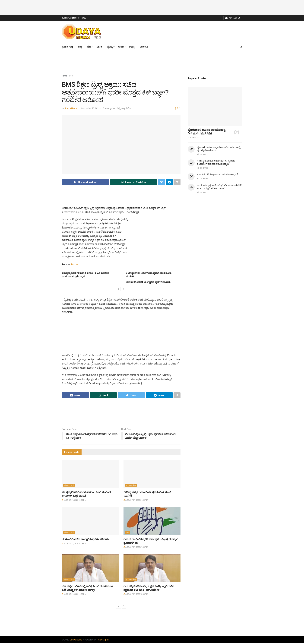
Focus (72, 76)
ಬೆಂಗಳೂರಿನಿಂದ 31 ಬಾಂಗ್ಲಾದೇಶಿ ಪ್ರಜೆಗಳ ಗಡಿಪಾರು (148, 282)
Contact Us (234, 18)
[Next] (124, 289)
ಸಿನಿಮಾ (121, 46)
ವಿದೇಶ (99, 46)
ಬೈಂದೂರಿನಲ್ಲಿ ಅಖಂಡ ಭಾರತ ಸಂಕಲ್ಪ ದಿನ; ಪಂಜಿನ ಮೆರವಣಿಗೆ (206, 131)
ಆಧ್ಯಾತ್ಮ (132, 46)
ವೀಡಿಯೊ (144, 46)
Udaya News (70, 108)
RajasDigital (103, 639)
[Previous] (118, 289)
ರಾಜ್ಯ (80, 46)
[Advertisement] (152, 7)
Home (64, 76)
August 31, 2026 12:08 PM (74, 594)
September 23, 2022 (90, 108)
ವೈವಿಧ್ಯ (109, 46)
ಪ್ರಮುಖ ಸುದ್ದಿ (67, 46)
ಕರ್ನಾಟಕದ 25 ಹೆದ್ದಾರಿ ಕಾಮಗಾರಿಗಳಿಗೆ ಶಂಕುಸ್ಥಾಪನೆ (217, 174)
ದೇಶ (89, 46)
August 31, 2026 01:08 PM (74, 544)
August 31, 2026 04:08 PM (74, 500)
